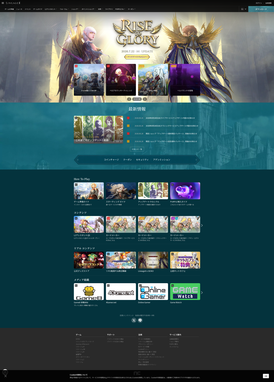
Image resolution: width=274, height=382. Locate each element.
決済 (99, 9)
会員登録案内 (174, 339)
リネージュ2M (80, 349)
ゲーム (78, 334)
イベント (28, 9)
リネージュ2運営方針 (145, 341)
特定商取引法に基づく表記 (147, 352)
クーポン (131, 9)
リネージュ (79, 362)
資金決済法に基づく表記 (146, 354)
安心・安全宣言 (143, 362)
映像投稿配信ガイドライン (147, 365)
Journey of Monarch (82, 344)
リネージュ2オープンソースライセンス (151, 357)
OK (266, 376)
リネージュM (80, 352)
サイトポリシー (143, 359)
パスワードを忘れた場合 (115, 341)
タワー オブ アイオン (83, 357)
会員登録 (268, 3)
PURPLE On (119, 9)
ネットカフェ (174, 347)
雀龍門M (78, 354)
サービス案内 (175, 334)
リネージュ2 (80, 359)
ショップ (74, 9)
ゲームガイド (37, 9)
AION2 (78, 339)
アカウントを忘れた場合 (115, 339)
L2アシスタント (50, 9)
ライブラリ (109, 9)
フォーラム (63, 9)
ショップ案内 (174, 341)
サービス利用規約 (144, 339)
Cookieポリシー (143, 349)
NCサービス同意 (143, 347)
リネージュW (80, 347)
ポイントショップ (88, 9)
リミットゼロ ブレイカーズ (85, 341)
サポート (111, 334)
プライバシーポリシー (145, 344)
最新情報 (137, 109)
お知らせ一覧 (137, 149)
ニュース (19, 9)
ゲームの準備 (9, 9)
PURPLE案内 (174, 344)
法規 (140, 334)
